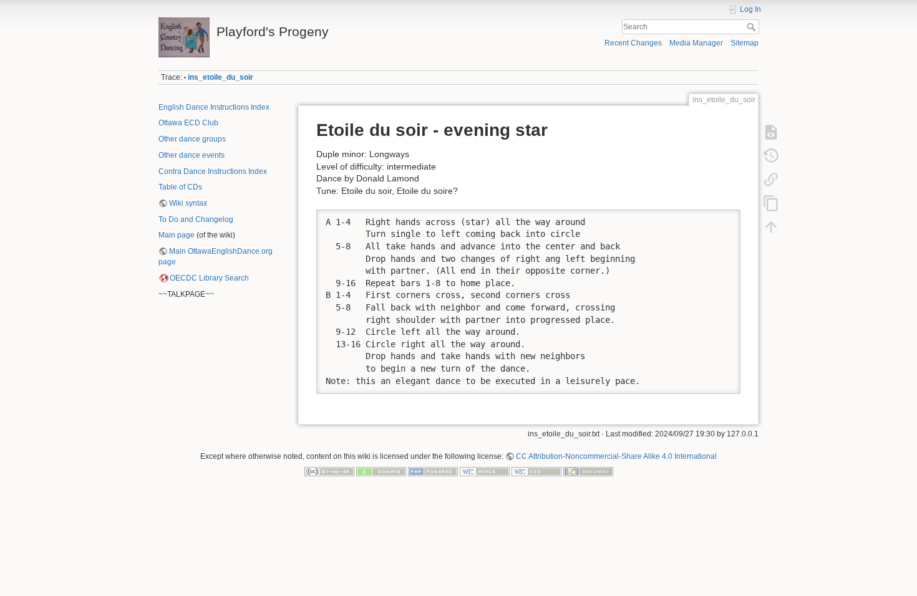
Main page (176, 235)
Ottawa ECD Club (188, 122)
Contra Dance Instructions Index (212, 171)
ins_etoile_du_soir (220, 77)
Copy (723, 219)
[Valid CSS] (536, 471)
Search (753, 26)
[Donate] (381, 471)
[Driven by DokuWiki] (588, 471)
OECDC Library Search (209, 278)
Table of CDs (180, 187)
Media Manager (696, 43)
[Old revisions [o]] (771, 156)
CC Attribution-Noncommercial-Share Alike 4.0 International (616, 456)
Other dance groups (192, 139)
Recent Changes (633, 43)
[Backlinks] (771, 179)
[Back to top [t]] (771, 227)
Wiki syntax (188, 203)
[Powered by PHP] (433, 471)
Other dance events (191, 155)
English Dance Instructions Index (213, 107)
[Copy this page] (771, 203)
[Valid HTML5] (485, 471)
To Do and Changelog (195, 219)
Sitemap (744, 43)
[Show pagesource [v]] (771, 132)
